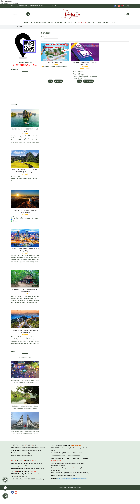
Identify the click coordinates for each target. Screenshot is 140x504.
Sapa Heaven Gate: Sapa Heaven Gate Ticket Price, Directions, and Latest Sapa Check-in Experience (25, 433)
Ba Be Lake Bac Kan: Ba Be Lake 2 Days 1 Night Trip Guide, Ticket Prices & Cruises (25, 407)
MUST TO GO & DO (94, 22)
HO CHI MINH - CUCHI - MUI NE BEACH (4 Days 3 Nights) (25, 290)
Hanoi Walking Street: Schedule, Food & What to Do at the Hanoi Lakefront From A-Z (25, 381)
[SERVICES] (70, 14)
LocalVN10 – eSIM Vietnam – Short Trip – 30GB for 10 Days (85, 64)
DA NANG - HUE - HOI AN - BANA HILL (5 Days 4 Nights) (25, 331)
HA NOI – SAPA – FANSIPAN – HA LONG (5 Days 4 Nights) (25, 211)
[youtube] (119, 6)
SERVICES (81, 22)
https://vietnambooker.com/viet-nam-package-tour (72, 478)
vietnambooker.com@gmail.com (49, 6)
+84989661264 (23, 6)
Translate (15, 3)
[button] (125, 6)
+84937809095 (34, 6)
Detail (50, 81)
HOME (26, 22)
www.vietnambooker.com (24, 455)
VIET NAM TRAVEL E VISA (55, 62)
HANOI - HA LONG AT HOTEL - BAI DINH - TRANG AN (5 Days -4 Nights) (25, 171)
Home (13, 27)
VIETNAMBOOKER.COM (37, 22)
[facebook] (116, 6)
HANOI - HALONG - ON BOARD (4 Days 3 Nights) (25, 130)
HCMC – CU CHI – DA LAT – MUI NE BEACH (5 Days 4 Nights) (25, 250)
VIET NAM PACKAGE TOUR (56, 22)
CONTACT (113, 22)
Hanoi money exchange (25, 357)
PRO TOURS (72, 22)
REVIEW (105, 22)
